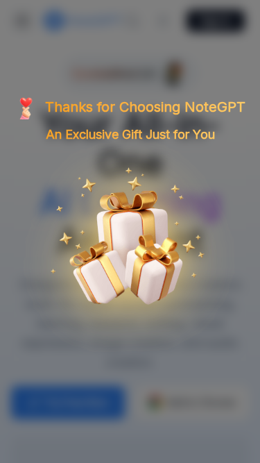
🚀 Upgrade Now (130, 333)
